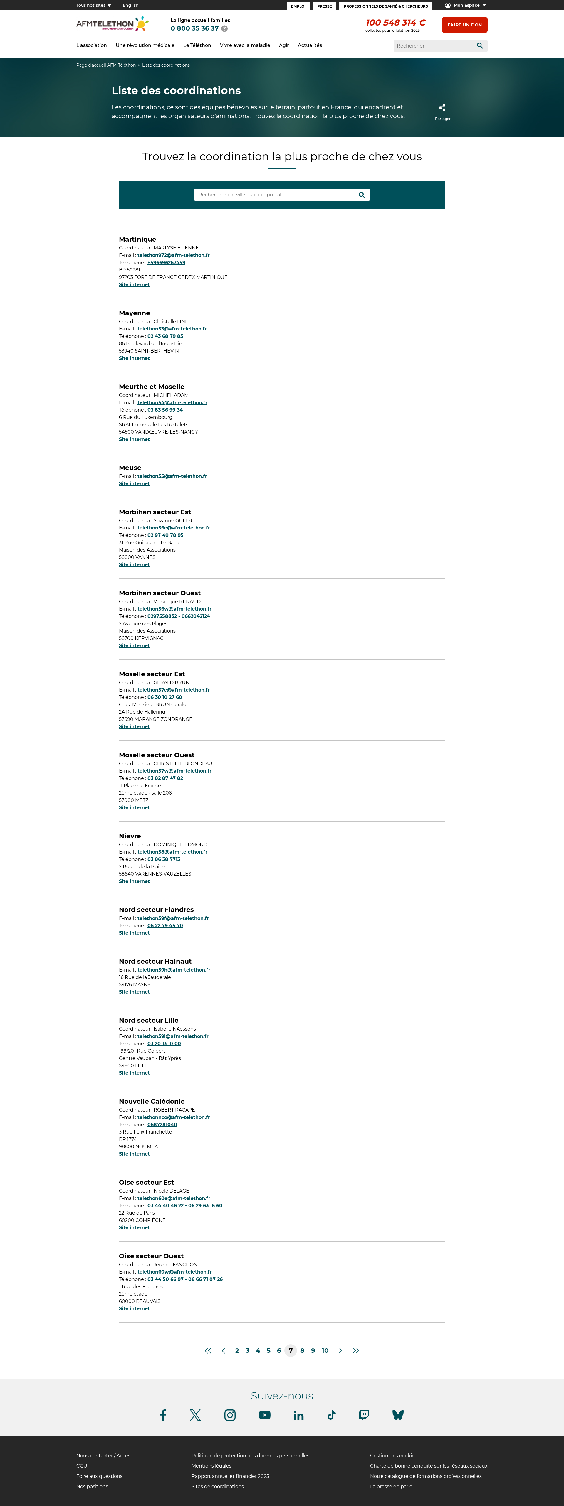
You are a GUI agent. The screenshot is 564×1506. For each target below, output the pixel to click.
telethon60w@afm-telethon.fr (174, 1272)
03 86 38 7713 (163, 859)
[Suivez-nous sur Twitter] (195, 1419)
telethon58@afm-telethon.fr (172, 852)
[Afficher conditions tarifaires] (224, 28)
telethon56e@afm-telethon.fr (173, 528)
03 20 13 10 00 (164, 1043)
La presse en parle (391, 1486)
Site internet (134, 284)
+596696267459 (166, 262)
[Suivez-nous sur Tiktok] (332, 1419)
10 (325, 1351)
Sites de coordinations (218, 1486)
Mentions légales (211, 1466)
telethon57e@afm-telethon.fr (173, 690)
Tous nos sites (91, 5)
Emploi (298, 6)
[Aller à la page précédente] (223, 1350)
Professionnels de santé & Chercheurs (386, 6)
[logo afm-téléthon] (112, 30)
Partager (443, 119)
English (131, 5)
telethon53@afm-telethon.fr (172, 329)
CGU (81, 1466)
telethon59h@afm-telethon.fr (173, 970)
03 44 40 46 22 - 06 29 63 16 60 (184, 1205)
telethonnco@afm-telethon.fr (173, 1117)
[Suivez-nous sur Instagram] (230, 1420)
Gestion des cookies (393, 1455)
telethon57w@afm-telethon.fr (174, 771)
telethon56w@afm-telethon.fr (174, 609)
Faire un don (465, 25)
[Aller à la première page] (207, 1350)
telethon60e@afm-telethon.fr (173, 1198)
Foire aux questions (99, 1476)
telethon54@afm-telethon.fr (172, 402)
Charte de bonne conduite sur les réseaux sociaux (429, 1466)
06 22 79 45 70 (165, 925)
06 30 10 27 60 (164, 697)
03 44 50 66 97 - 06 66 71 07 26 (185, 1279)
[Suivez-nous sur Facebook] (163, 1419)
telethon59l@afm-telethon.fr (173, 1036)
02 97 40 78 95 (165, 535)
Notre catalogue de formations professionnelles (426, 1476)
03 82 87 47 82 (165, 778)
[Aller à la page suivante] (341, 1350)
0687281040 (162, 1124)
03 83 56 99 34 (165, 410)
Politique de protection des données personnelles (250, 1455)
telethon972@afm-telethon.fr (173, 255)
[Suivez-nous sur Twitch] (364, 1419)
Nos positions (92, 1486)
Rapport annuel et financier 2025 (230, 1476)
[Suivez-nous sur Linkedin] (299, 1419)
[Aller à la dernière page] (356, 1350)
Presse (324, 6)
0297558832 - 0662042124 (178, 616)
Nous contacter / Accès (103, 1455)
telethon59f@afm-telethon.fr (173, 918)
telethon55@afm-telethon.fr (172, 476)
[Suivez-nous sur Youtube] (265, 1418)
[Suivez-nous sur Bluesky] (398, 1420)
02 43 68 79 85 (165, 336)
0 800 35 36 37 (195, 28)
